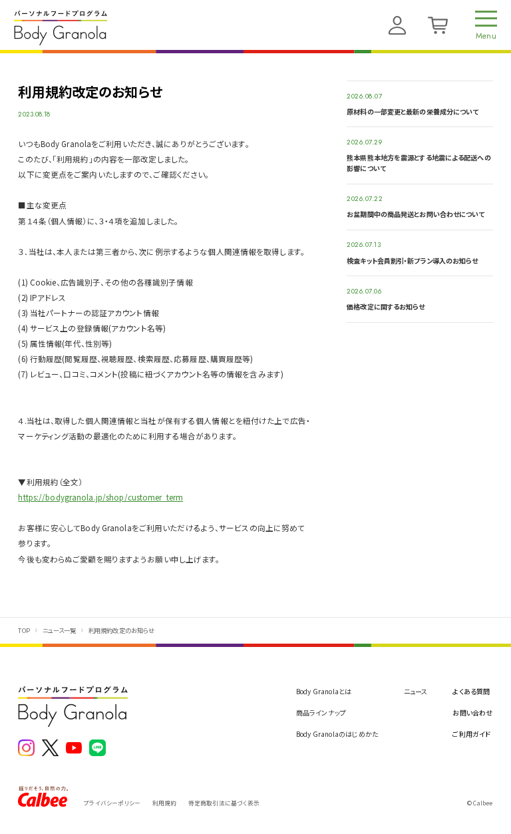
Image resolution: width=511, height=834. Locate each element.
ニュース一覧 (60, 630)
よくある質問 (471, 691)
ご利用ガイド (471, 734)
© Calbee (480, 803)
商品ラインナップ (321, 713)
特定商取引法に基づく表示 (223, 803)
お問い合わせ (472, 713)
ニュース (416, 691)
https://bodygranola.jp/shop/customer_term (100, 497)
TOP (23, 630)
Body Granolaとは (324, 691)
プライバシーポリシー (112, 803)
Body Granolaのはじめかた (337, 734)
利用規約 (164, 803)
